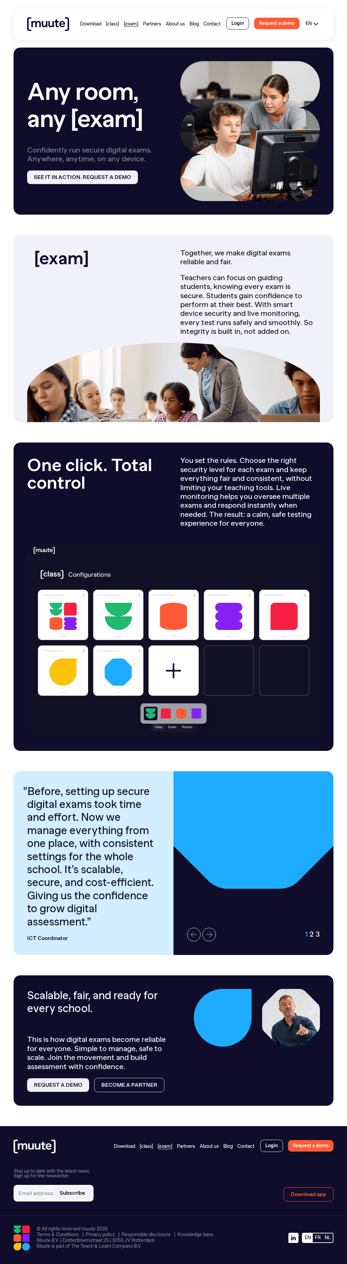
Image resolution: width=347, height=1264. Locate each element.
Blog (194, 24)
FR (318, 1238)
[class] (112, 24)
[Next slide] (209, 934)
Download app (308, 1194)
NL (328, 1238)
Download (90, 24)
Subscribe (72, 1193)
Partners (152, 24)
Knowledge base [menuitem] (195, 1235)
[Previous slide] (194, 934)
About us (175, 24)
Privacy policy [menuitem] (100, 1235)
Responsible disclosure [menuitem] (146, 1235)
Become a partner (129, 1085)
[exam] (131, 24)
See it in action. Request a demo (82, 177)
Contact (212, 24)
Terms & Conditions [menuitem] (58, 1235)
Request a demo (58, 1085)
